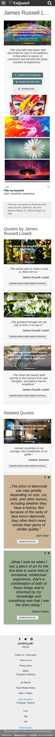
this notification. (41, 735)
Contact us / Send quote (25, 655)
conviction (15, 193)
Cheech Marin (40, 611)
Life (25, 721)
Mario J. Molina (25, 693)
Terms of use (25, 660)
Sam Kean (42, 535)
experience (29, 193)
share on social (27, 542)
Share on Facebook (29, 75)
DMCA (26, 671)
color (6, 193)
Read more (19, 735)
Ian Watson (26, 682)
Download (27, 89)
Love (26, 711)
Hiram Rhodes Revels (25, 688)
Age (25, 716)
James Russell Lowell (35, 277)
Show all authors (25, 699)
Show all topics (25, 728)
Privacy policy (25, 665)
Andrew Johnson (38, 459)
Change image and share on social (27, 283)
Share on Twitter (29, 82)
